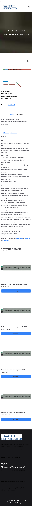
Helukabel (12, 34)
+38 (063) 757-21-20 (19, 470)
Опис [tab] (12, 114)
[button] (27, 61)
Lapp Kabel (19, 238)
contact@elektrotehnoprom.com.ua (15, 481)
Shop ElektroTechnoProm (21, 501)
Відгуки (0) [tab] (19, 114)
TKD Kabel (5, 240)
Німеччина (14, 133)
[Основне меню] (29, 7)
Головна (5, 34)
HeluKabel (9, 94)
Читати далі (16, 291)
